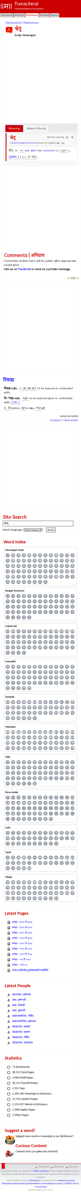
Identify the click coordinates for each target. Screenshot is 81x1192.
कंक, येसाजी (18, 1005)
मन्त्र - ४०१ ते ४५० (22, 922)
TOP (73, 278)
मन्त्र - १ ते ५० (19, 965)
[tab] (14, 128)
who (33, 150)
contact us (43, 1166)
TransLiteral (34, 1180)
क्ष (35, 560)
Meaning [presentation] (14, 128)
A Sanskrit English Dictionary (23, 142)
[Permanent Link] (58, 142)
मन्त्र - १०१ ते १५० (22, 954)
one (27, 150)
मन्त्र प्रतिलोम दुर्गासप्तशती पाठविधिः (30, 970)
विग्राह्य (8, 379)
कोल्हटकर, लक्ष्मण (21, 1032)
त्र (50, 565)
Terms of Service (41, 1171)
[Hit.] (15, 402)
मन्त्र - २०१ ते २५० (22, 943)
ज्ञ (73, 560)
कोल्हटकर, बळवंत (21, 1026)
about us (73, 1166)
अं (18, 555)
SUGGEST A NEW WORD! (64, 420)
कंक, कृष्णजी (18, 1010)
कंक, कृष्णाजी (19, 1000)
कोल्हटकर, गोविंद (20, 1037)
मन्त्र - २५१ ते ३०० (22, 938)
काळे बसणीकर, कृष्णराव (24, 1021)
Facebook (24, 269)
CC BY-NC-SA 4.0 (71, 1184)
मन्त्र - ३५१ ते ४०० (22, 927)
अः (13, 555)
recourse (49, 150)
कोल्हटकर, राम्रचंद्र (22, 1042)
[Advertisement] (40, 80)
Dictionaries (13, 23)
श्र (13, 576)
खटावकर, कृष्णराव (21, 994)
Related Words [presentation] (36, 128)
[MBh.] (14, 157)
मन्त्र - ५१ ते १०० (21, 959)
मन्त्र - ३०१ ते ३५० (22, 933)
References (31, 23)
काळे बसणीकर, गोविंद (23, 1016)
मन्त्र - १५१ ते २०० (22, 949)
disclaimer (58, 1166)
